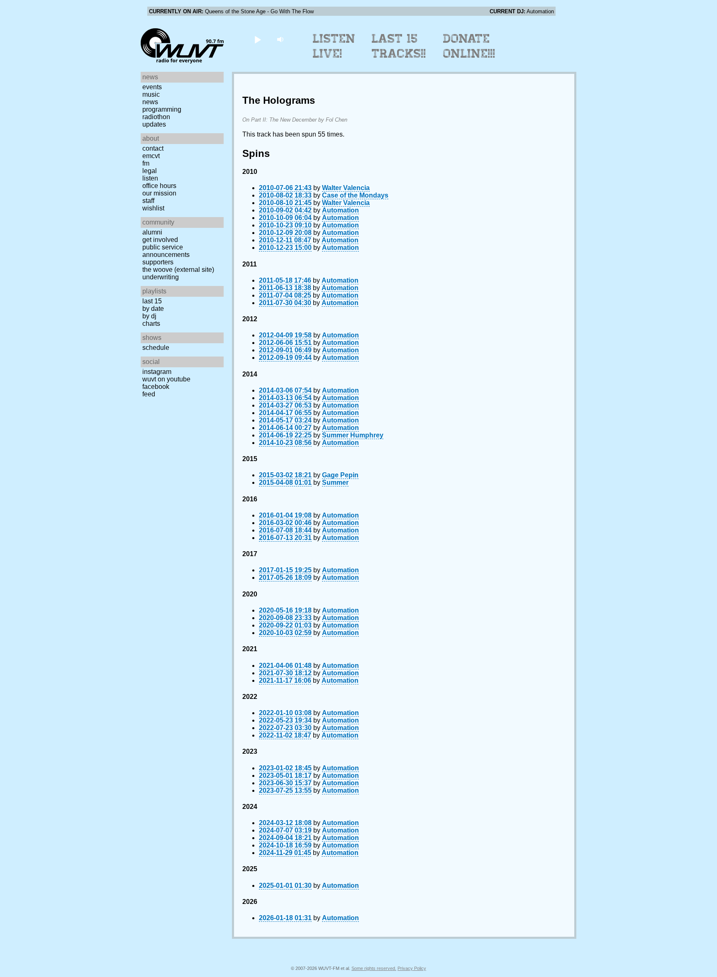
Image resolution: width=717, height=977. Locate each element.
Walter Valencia (346, 187)
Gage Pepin (340, 475)
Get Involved (160, 239)
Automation (340, 210)
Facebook (155, 386)
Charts (151, 323)
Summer (335, 482)
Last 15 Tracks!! (399, 46)
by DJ (149, 316)
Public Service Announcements (166, 251)
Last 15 (152, 301)
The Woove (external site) (178, 269)
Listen (150, 178)
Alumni (152, 232)
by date (153, 308)
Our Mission (159, 193)
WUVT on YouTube (166, 379)
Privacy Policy (412, 968)
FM (145, 163)
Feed (148, 394)
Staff (148, 200)
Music (151, 94)
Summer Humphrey (352, 435)
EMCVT (151, 155)
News (150, 101)
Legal (149, 170)
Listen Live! (334, 46)
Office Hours (159, 185)
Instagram (156, 371)
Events (152, 86)
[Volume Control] (281, 39)
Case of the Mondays (355, 195)
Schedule (155, 347)
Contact (152, 148)
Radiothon (156, 116)
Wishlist (153, 208)
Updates (154, 124)
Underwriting (160, 277)
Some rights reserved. (373, 968)
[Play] (257, 39)
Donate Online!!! (469, 46)
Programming (161, 109)
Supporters (157, 262)
